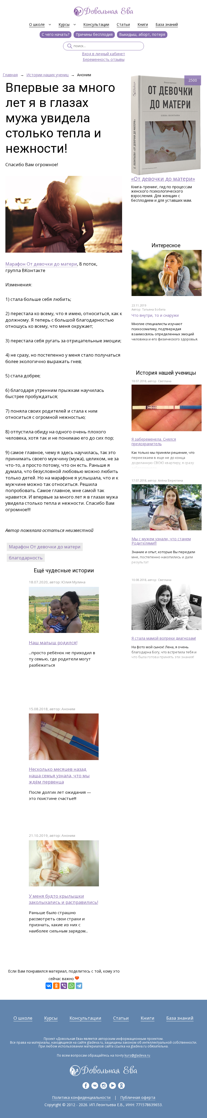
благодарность (26, 558)
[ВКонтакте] (49, 986)
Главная (10, 75)
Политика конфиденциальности (81, 1097)
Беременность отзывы (104, 59)
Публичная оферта (137, 1097)
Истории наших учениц (47, 75)
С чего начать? (55, 34)
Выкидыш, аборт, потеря (142, 34)
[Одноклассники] (56, 986)
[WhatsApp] (71, 986)
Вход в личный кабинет (103, 54)
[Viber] (64, 986)
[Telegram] (79, 986)
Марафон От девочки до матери (41, 264)
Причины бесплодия (94, 34)
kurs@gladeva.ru (137, 1055)
